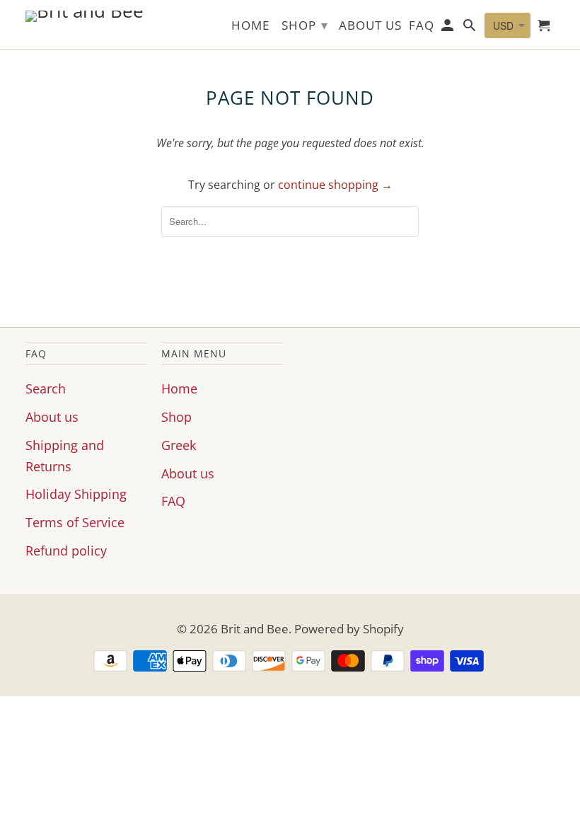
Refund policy (66, 550)
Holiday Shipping (76, 493)
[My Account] (448, 28)
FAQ (173, 501)
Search (45, 388)
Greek (178, 445)
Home (179, 388)
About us (52, 416)
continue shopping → (335, 184)
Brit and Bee (255, 629)
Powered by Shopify (349, 629)
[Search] (470, 28)
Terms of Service (74, 522)
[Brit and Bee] (86, 16)
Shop (176, 416)
